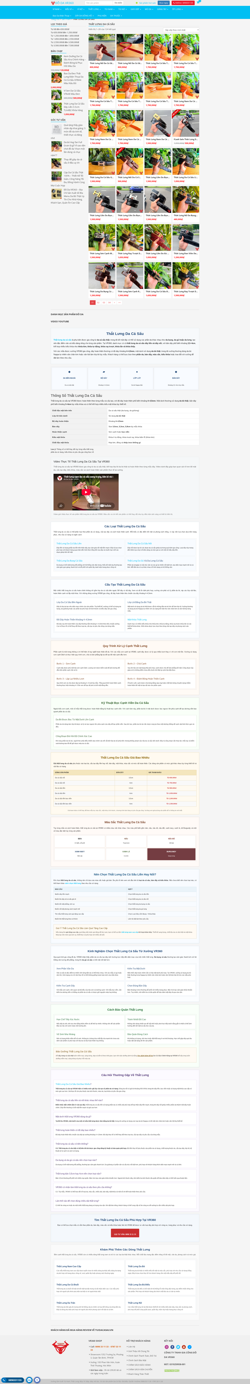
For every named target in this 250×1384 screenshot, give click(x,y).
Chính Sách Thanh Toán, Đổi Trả (142, 1355)
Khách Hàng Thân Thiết (138, 1374)
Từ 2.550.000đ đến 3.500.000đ (65, 42)
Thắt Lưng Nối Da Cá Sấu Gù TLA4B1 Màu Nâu (140, 177)
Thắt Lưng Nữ (135, 1303)
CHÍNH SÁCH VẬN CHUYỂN (140, 1369)
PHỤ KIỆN (102, 15)
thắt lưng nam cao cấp (129, 932)
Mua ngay (163, 3)
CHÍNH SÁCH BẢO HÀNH (139, 1365)
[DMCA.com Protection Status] (172, 1372)
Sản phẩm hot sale (147, 3)
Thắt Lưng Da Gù (135, 561)
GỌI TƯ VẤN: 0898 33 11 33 (125, 1234)
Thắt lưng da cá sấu (62, 340)
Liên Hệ (131, 1346)
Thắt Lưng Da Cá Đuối (68, 1285)
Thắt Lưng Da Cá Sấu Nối (139, 543)
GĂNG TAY (162, 9)
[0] (198, 2)
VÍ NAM (56, 9)
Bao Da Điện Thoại (61, 15)
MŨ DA (148, 9)
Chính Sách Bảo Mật (137, 1360)
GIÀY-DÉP (135, 9)
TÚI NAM (109, 9)
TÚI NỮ (121, 9)
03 (104, 302)
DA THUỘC (115, 15)
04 (109, 302)
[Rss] (167, 1347)
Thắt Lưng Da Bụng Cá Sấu (69, 561)
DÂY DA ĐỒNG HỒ (83, 15)
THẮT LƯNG (93, 9)
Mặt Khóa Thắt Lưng (137, 620)
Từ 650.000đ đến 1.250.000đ (64, 32)
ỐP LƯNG (176, 9)
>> (119, 302)
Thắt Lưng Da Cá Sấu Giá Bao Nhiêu (73, 1084)
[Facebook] (172, 1347)
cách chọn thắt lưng (73, 883)
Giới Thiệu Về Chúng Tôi (138, 1351)
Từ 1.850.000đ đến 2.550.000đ (65, 39)
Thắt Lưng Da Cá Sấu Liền (69, 543)
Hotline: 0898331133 (184, 3)
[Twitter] (178, 1347)
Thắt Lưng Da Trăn (66, 1303)
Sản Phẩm (66, 19)
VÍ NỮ (80, 9)
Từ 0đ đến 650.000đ (60, 29)
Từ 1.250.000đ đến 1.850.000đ (65, 35)
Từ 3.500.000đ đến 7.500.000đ (65, 45)
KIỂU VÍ (68, 9)
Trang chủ (55, 19)
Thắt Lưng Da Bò (136, 1266)
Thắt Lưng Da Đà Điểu (139, 1285)
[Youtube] (184, 1347)
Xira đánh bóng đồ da (145, 1056)
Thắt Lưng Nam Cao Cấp (69, 1266)
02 (98, 302)
